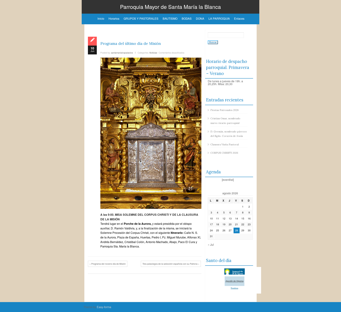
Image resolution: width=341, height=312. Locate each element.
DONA (200, 18)
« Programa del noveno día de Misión (108, 263)
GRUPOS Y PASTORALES (141, 18)
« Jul (211, 245)
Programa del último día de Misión (130, 43)
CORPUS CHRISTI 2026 (224, 152)
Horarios (114, 18)
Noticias (153, 52)
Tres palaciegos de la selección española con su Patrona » (170, 263)
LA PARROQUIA (219, 18)
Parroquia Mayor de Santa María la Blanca (170, 6)
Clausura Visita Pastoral (224, 144)
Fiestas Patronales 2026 (224, 110)
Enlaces (239, 18)
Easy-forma (104, 307)
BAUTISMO (170, 18)
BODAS (187, 18)
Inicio (101, 18)
